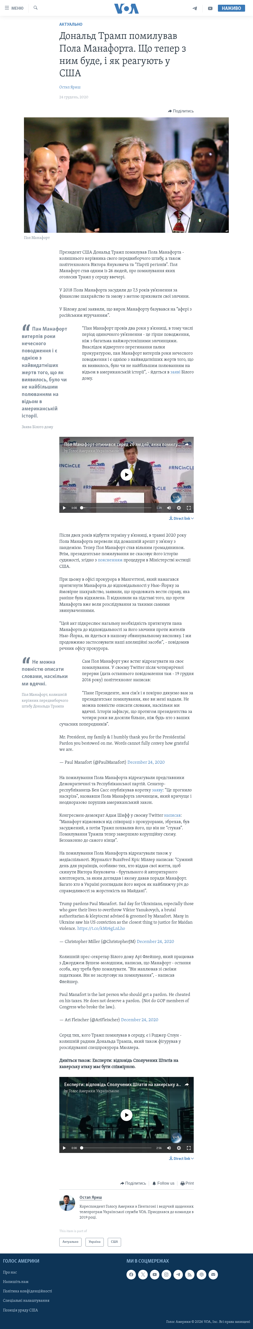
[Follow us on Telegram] (178, 1274)
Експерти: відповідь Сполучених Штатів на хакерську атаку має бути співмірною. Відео (155, 1084)
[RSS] (189, 1274)
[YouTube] (210, 8)
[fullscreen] (189, 508)
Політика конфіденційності (27, 1291)
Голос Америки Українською (94, 451)
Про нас (10, 1273)
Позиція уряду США (20, 1310)
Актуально (71, 25)
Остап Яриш (70, 87)
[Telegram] (195, 8)
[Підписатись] (213, 1274)
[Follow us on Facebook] (131, 1274)
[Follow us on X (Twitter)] (143, 1274)
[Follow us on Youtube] (154, 1274)
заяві (175, 372)
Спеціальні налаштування (26, 1301)
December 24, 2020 (146, 762)
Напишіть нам (15, 1282)
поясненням (110, 560)
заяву (157, 790)
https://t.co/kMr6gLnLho (101, 929)
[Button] (181, 111)
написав (172, 815)
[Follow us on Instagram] (166, 1274)
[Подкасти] (201, 1274)
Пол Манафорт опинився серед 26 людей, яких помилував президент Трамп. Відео (149, 444)
